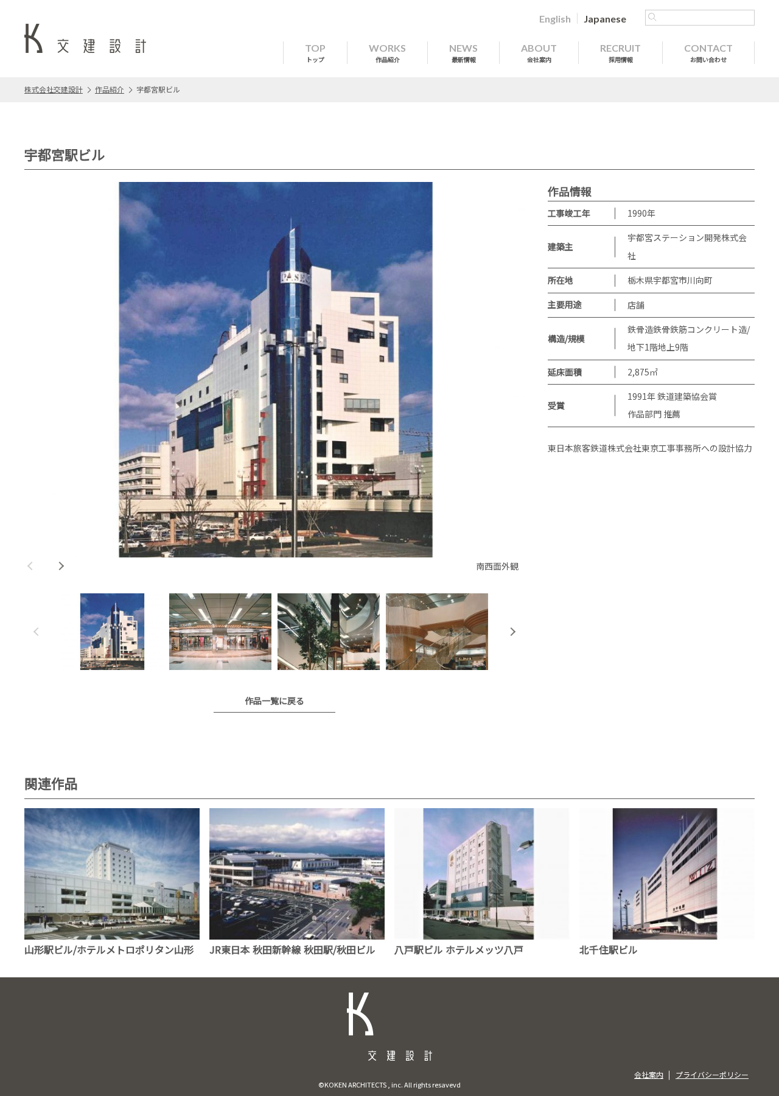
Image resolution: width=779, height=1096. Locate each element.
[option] (274, 378)
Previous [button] (30, 566)
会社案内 (648, 1074)
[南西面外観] (274, 369)
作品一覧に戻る (274, 700)
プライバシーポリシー (712, 1074)
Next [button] (61, 566)
